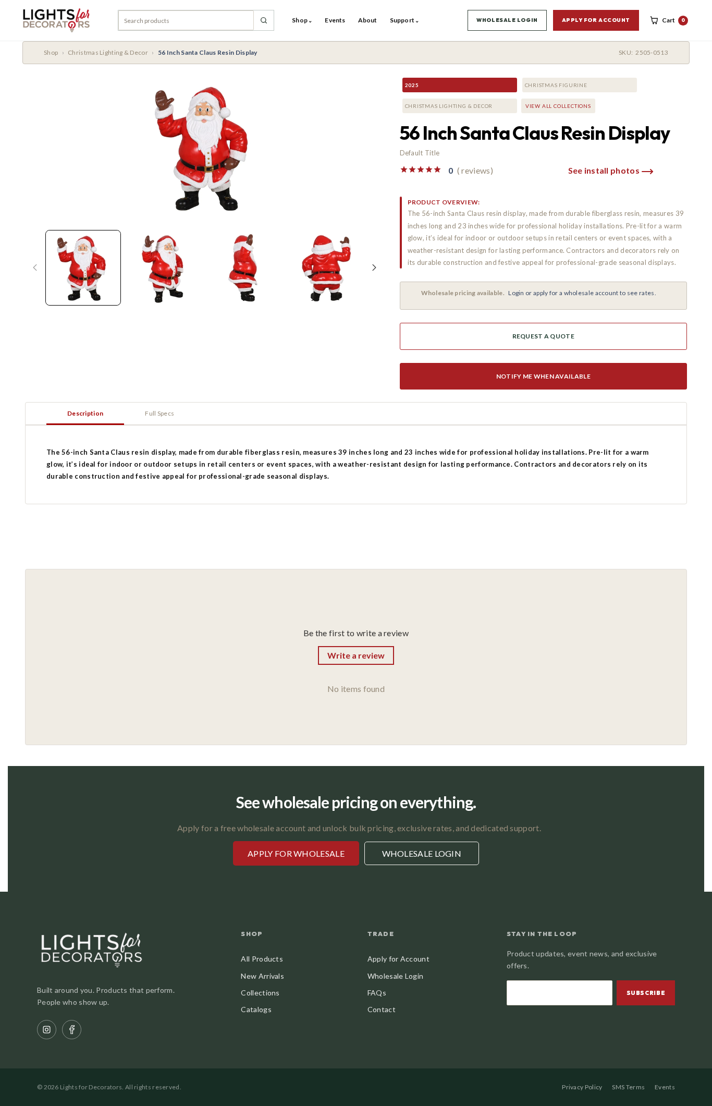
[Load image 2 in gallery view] (164, 268)
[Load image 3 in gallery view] (245, 268)
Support (404, 20)
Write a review (356, 655)
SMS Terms (628, 1087)
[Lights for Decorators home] (61, 20)
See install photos (605, 170)
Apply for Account (398, 958)
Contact (381, 1009)
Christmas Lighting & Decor (108, 52)
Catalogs (256, 1009)
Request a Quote (543, 336)
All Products (262, 958)
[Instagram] (46, 1029)
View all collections (558, 106)
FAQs (376, 992)
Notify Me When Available (543, 376)
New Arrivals (262, 975)
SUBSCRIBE (646, 992)
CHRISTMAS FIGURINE (556, 85)
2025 (412, 85)
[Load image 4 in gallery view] (325, 268)
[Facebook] (71, 1029)
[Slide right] (374, 267)
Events (335, 20)
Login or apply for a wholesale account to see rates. (582, 293)
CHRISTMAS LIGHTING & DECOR (449, 106)
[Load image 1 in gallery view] (83, 268)
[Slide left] (35, 267)
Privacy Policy (582, 1087)
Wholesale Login (395, 975)
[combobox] (186, 20)
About (367, 20)
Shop (302, 20)
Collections (260, 992)
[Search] (264, 20)
